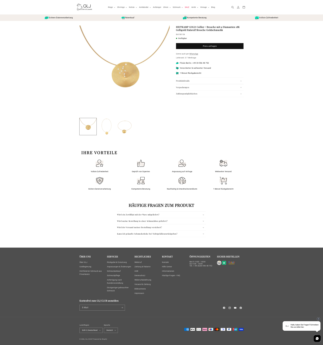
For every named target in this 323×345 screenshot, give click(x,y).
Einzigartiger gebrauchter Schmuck (118, 289)
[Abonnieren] (122, 308)
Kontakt (165, 262)
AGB (136, 271)
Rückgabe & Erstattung (117, 262)
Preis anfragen (210, 46)
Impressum (139, 293)
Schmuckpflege (113, 275)
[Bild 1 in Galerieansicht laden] (88, 126)
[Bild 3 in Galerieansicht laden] (124, 126)
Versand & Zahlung (142, 284)
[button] (111, 7)
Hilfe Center (167, 267)
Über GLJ (83, 262)
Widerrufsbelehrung (142, 280)
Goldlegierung (85, 267)
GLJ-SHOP (89, 339)
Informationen (168, 271)
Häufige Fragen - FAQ (171, 275)
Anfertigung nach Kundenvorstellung (115, 281)
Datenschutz (139, 275)
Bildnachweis (140, 289)
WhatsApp (193, 54)
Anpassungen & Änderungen (119, 267)
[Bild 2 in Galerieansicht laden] (106, 126)
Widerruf (138, 262)
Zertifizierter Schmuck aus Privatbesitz (90, 272)
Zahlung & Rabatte (142, 267)
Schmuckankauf (114, 271)
